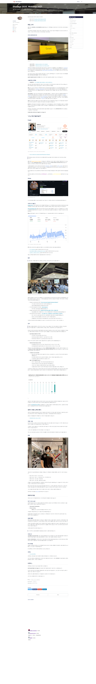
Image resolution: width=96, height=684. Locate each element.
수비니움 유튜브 (33, 553)
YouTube (15, 31)
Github (71, 26)
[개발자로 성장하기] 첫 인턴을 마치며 (42, 65)
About (78, 1)
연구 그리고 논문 (72, 39)
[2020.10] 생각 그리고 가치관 (35, 418)
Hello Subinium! (18, 1)
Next (58, 594)
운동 (70, 36)
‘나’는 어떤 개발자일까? (73, 23)
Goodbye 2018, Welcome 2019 (40, 19)
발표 (70, 29)
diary (32, 579)
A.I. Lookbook (32, 249)
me (34, 579)
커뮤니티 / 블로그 (72, 28)
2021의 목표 (72, 37)
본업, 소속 (71, 18)
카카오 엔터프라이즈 (73, 20)
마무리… (71, 47)
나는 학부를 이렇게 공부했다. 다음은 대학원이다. (43, 82)
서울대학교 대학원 (72, 21)
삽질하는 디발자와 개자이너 (35, 252)
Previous (37, 594)
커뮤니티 (71, 42)
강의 (70, 31)
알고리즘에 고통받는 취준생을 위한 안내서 (37, 251)
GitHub (15, 30)
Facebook (15, 27)
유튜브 (71, 45)
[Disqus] (48, 614)
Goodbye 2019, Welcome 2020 (40, 20)
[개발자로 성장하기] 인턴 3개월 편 (41, 64)
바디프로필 (71, 44)
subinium (38, 579)
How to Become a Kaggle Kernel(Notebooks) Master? (40, 154)
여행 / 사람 (71, 34)
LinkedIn (15, 28)
